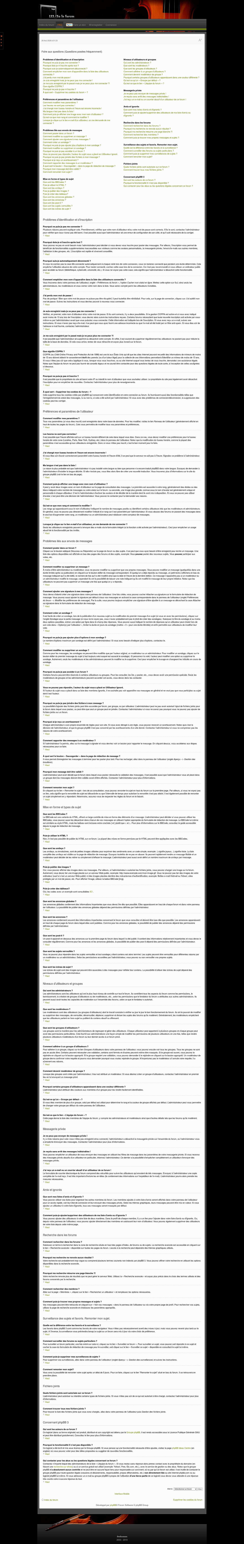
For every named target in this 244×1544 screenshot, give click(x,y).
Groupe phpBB (133, 1432)
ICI (91, 891)
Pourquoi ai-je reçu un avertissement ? (60, 159)
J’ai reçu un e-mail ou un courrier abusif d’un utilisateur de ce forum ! (155, 99)
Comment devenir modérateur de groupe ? (143, 74)
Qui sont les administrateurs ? (137, 62)
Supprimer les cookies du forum (187, 1499)
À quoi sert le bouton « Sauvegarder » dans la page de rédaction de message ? (79, 165)
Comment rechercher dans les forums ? (142, 125)
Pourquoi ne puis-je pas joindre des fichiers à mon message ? (71, 156)
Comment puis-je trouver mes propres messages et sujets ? (151, 137)
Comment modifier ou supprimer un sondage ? (64, 148)
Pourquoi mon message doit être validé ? (61, 168)
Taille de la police (200, 40)
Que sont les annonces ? (54, 199)
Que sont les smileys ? (53, 187)
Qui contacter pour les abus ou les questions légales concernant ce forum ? (158, 185)
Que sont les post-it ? (53, 202)
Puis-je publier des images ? (56, 190)
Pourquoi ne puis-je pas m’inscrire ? (59, 89)
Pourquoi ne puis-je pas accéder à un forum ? (64, 151)
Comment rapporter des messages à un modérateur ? (68, 162)
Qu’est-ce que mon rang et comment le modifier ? (66, 117)
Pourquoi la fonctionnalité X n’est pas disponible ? (146, 182)
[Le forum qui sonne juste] (122, 1536)
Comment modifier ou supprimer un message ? (65, 136)
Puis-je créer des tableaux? (55, 193)
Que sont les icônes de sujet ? (57, 208)
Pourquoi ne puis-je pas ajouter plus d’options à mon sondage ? (72, 145)
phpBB (113, 1504)
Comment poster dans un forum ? (58, 133)
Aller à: (170, 1489)
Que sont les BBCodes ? (54, 181)
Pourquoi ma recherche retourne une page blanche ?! (148, 131)
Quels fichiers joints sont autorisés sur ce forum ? (146, 166)
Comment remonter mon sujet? (138, 156)
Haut (47, 235)
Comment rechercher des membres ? (141, 134)
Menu (1, 40)
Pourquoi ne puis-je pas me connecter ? (61, 62)
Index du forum (51, 1499)
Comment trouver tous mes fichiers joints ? (143, 169)
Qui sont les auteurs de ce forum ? (139, 179)
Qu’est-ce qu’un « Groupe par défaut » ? (142, 80)
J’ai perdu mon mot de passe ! (57, 77)
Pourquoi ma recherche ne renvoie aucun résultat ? (147, 128)
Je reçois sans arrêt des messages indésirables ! (146, 96)
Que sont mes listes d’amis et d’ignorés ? (143, 109)
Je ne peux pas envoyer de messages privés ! (145, 93)
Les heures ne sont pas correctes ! (59, 105)
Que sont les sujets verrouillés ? (57, 205)
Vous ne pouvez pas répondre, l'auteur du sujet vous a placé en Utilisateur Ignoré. (80, 154)
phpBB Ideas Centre (181, 1447)
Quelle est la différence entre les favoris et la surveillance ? (150, 147)
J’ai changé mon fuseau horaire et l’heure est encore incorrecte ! (72, 108)
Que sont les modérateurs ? (136, 65)
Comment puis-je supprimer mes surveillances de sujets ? (150, 153)
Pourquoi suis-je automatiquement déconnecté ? (65, 68)
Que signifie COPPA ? (53, 86)
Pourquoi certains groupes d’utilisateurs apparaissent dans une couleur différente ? (161, 77)
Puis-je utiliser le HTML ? (54, 184)
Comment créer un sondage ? (56, 142)
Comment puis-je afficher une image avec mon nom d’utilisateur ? (73, 114)
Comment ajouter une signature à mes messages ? (66, 139)
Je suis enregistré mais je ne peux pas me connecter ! (68, 80)
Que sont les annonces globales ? (58, 196)
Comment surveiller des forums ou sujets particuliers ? (149, 150)
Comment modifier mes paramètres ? (60, 102)
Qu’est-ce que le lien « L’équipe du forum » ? (144, 83)
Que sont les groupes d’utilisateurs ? (140, 68)
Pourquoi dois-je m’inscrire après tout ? (61, 65)
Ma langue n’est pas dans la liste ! (58, 111)
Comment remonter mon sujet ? (57, 171)
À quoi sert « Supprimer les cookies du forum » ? (65, 92)
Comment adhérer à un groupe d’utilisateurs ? (144, 71)
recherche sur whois (63, 1466)
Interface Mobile (122, 1493)
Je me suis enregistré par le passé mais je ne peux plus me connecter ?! (76, 83)
